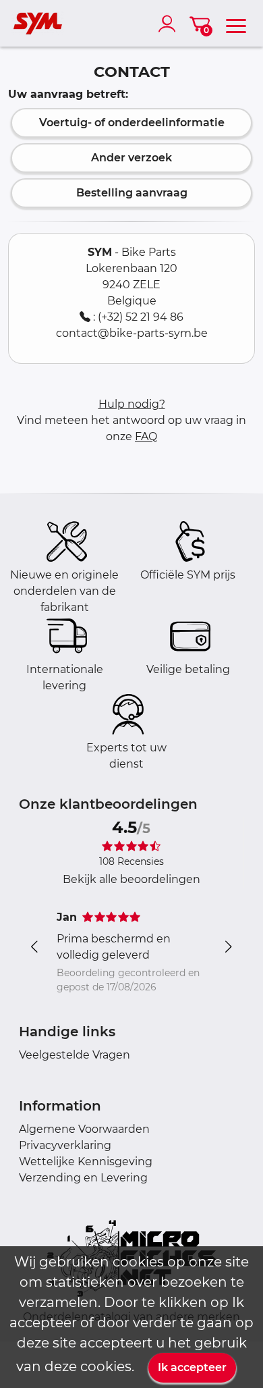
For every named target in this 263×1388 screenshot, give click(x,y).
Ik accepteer (192, 1367)
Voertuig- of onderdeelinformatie (132, 122)
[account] (169, 24)
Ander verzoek (131, 157)
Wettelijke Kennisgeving (85, 1161)
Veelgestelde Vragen (74, 1054)
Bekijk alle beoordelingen (131, 879)
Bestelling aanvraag (131, 192)
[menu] (236, 23)
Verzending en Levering (83, 1177)
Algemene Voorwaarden (84, 1129)
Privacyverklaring (65, 1145)
